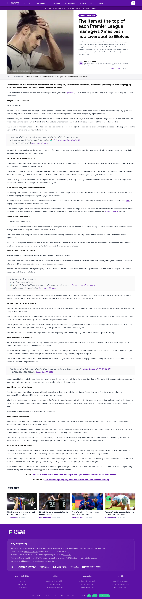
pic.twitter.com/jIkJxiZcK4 (83, 285)
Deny (94, 596)
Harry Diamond (90, 61)
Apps (92, 3)
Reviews (83, 3)
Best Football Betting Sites (120, 584)
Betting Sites (54, 3)
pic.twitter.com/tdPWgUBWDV (96, 369)
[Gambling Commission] (44, 567)
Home (8, 77)
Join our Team (22, 587)
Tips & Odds (40, 3)
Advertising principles (89, 8)
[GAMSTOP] (59, 567)
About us (22, 581)
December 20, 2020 (47, 288)
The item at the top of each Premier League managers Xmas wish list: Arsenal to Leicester (74, 475)
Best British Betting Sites (120, 581)
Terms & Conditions (54, 584)
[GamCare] (74, 567)
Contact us (22, 584)
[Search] (133, 3)
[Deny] (139, 596)
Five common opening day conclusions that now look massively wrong (76, 480)
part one (70, 93)
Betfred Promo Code (87, 587)
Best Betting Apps (120, 587)
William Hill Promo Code (87, 581)
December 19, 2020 (39, 143)
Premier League (111, 212)
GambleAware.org (31, 552)
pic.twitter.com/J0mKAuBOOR (66, 140)
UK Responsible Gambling (54, 587)
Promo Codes (69, 3)
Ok (89, 596)
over (128, 200)
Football (27, 3)
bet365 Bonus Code (87, 584)
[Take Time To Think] (91, 567)
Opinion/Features (87, 15)
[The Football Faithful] (13, 3)
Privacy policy (104, 596)
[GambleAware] (26, 567)
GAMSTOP (67, 555)
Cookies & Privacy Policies (54, 581)
